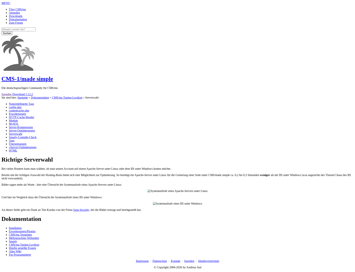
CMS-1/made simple (27, 78)
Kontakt (175, 261)
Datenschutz (160, 261)
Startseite (22, 97)
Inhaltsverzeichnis (208, 261)
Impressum (142, 261)
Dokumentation (40, 97)
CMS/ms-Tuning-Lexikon (67, 97)
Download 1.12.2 (22, 94)
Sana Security (81, 209)
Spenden (6, 94)
